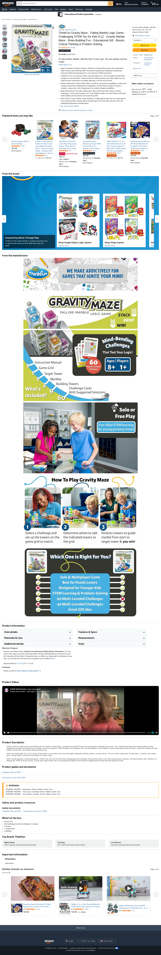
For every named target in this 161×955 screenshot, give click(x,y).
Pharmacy (79, 9)
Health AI (12, 9)
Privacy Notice (63, 948)
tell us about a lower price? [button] (28, 671)
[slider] (76, 732)
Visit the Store (63, 246)
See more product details (69, 106)
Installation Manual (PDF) (11, 772)
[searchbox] (65, 3)
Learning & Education (20, 19)
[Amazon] (8, 3)
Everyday (88, 9)
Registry (63, 9)
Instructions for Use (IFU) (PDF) (14, 778)
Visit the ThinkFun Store (67, 30)
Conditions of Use (51, 948)
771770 (20, 663)
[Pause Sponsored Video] (51, 893)
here (53, 658)
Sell (56, 9)
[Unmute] (156, 732)
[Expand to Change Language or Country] (121, 4)
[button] (4, 9)
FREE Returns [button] (64, 65)
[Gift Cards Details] (52, 9)
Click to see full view (31, 74)
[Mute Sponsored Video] (51, 898)
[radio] (4, 27)
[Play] (4, 733)
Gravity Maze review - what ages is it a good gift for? (30, 691)
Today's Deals (23, 9)
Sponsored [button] (5, 872)
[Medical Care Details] (42, 9)
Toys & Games (6, 19)
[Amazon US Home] (49, 941)
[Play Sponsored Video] (80, 888)
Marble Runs (33, 19)
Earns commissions (34, 689)
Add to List (138, 75)
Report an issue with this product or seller (76, 110)
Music (71, 9)
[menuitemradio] (152, 733)
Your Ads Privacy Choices (106, 948)
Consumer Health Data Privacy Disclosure (82, 948)
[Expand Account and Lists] (138, 4)
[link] (21, 142)
